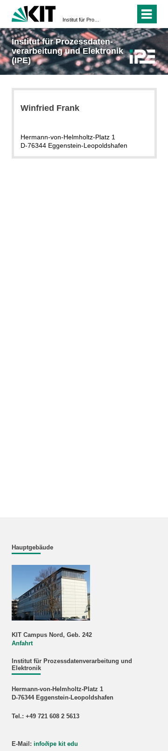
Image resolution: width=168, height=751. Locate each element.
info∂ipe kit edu (56, 744)
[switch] (111, 14)
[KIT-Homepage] (34, 13)
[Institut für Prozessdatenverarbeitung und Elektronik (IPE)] (142, 56)
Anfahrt (22, 643)
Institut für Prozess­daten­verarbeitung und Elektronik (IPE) (81, 19)
